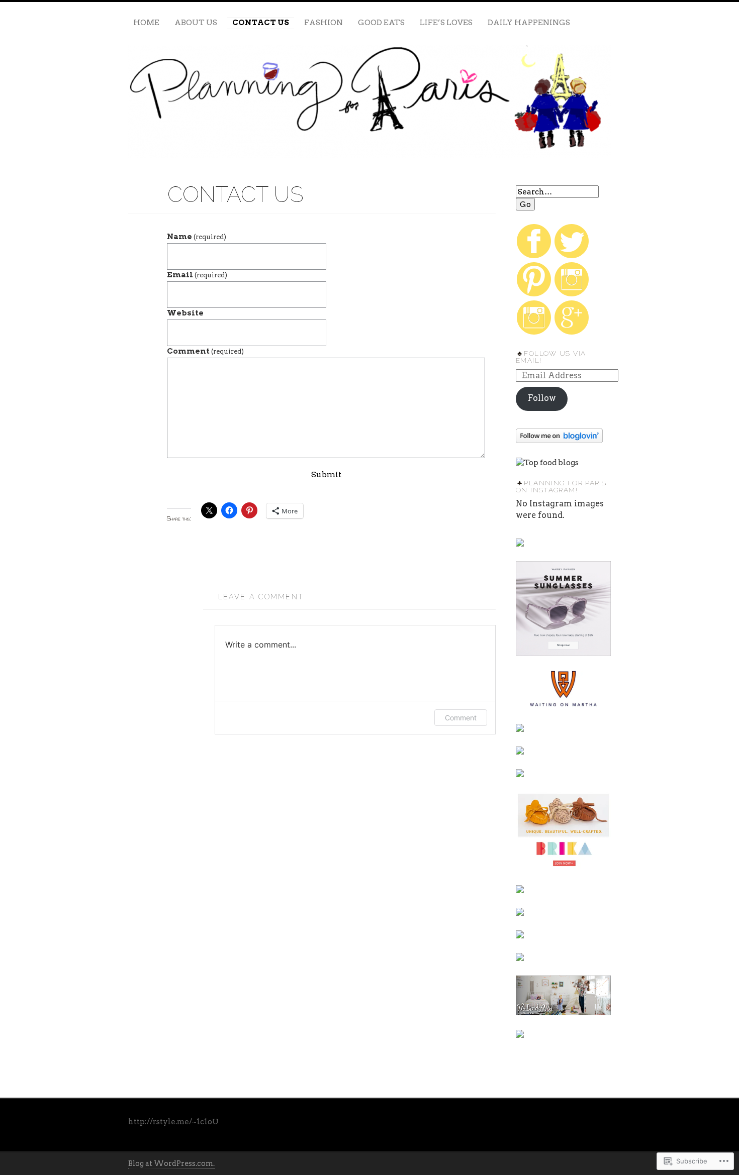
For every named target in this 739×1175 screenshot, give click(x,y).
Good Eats (381, 22)
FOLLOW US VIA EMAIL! (551, 356)
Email (197, 274)
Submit (326, 474)
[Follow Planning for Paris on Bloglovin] (559, 440)
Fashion (323, 22)
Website (185, 312)
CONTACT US (260, 22)
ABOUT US (195, 22)
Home (146, 22)
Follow (542, 398)
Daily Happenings (529, 22)
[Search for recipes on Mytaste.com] (547, 462)
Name (196, 236)
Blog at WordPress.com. (171, 1163)
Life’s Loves (446, 22)
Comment (205, 351)
